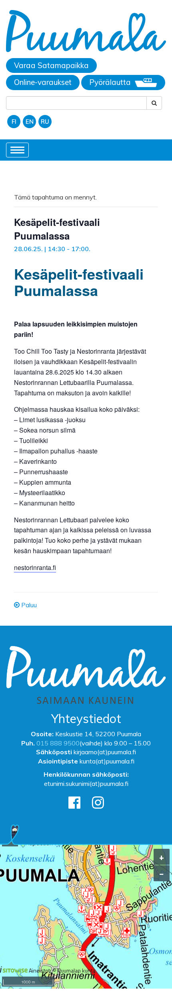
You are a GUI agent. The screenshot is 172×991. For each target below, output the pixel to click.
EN (30, 121)
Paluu (28, 605)
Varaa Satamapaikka (51, 65)
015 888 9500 (58, 743)
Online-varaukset (43, 82)
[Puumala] (86, 32)
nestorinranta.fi (35, 567)
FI (14, 121)
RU (45, 121)
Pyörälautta (110, 82)
